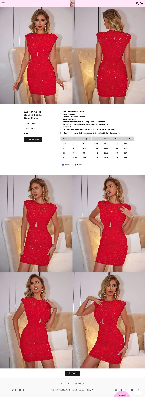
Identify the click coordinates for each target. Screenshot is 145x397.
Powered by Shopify (85, 390)
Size (27, 129)
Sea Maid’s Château (67, 390)
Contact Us (79, 383)
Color (28, 123)
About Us (65, 383)
